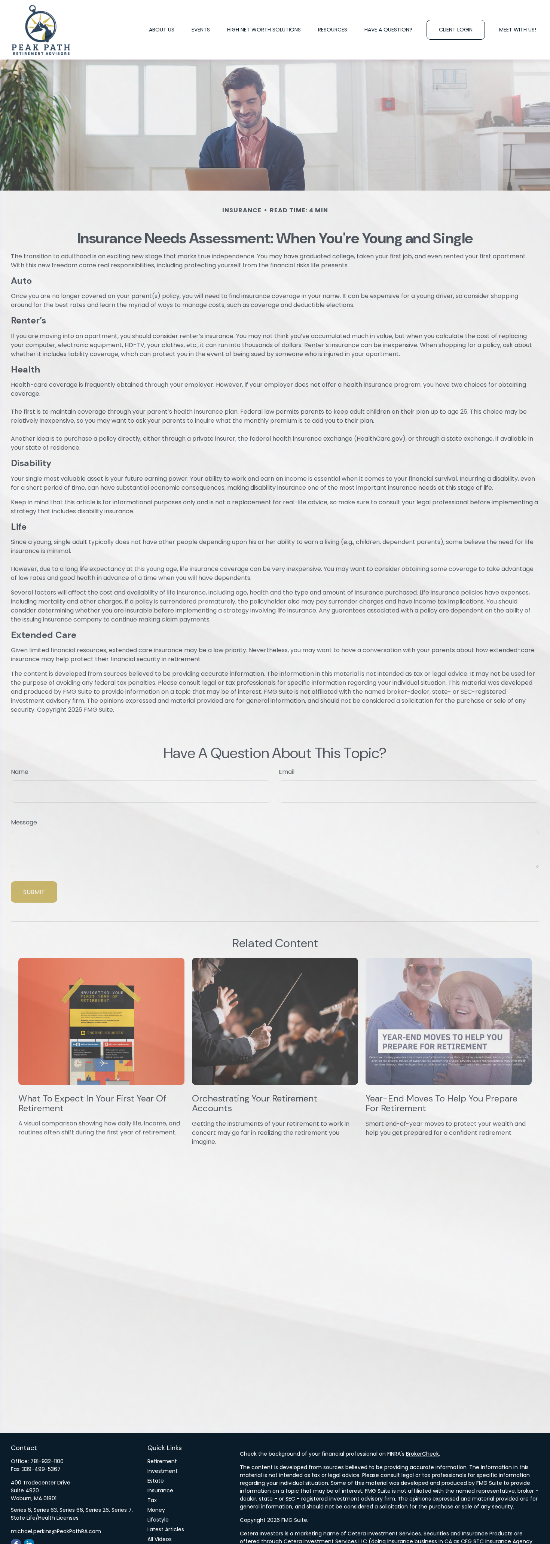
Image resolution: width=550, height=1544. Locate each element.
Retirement (162, 1461)
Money (156, 1510)
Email (286, 772)
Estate (155, 1480)
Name (19, 772)
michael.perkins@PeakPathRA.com (56, 1531)
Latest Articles (165, 1529)
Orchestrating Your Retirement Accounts (254, 1103)
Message (24, 822)
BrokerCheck (422, 1454)
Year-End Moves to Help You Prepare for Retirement (441, 1103)
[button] (161, 30)
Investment (162, 1471)
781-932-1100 (47, 1461)
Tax (152, 1500)
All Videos (159, 1539)
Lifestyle (158, 1519)
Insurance (160, 1490)
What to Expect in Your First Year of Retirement (92, 1103)
